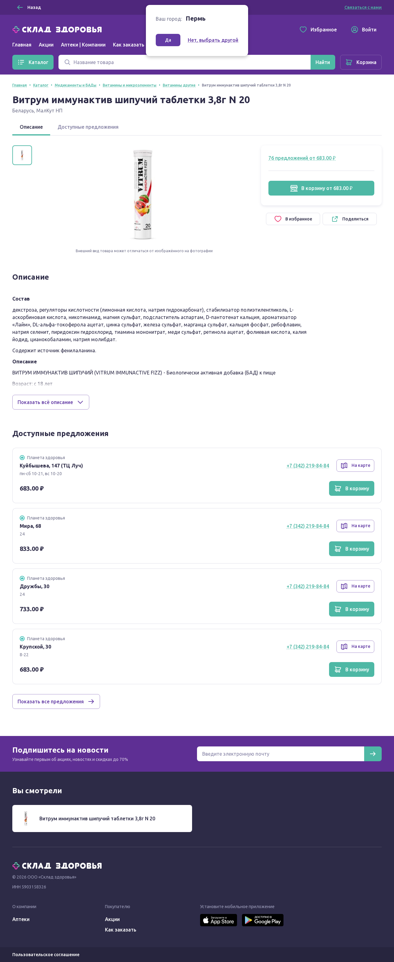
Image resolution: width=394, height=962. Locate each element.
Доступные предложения (88, 127)
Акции (46, 44)
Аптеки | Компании (83, 44)
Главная (21, 44)
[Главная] (58, 29)
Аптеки (21, 919)
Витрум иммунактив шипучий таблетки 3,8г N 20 (97, 818)
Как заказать (128, 44)
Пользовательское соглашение (45, 954)
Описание (31, 127)
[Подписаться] (373, 753)
